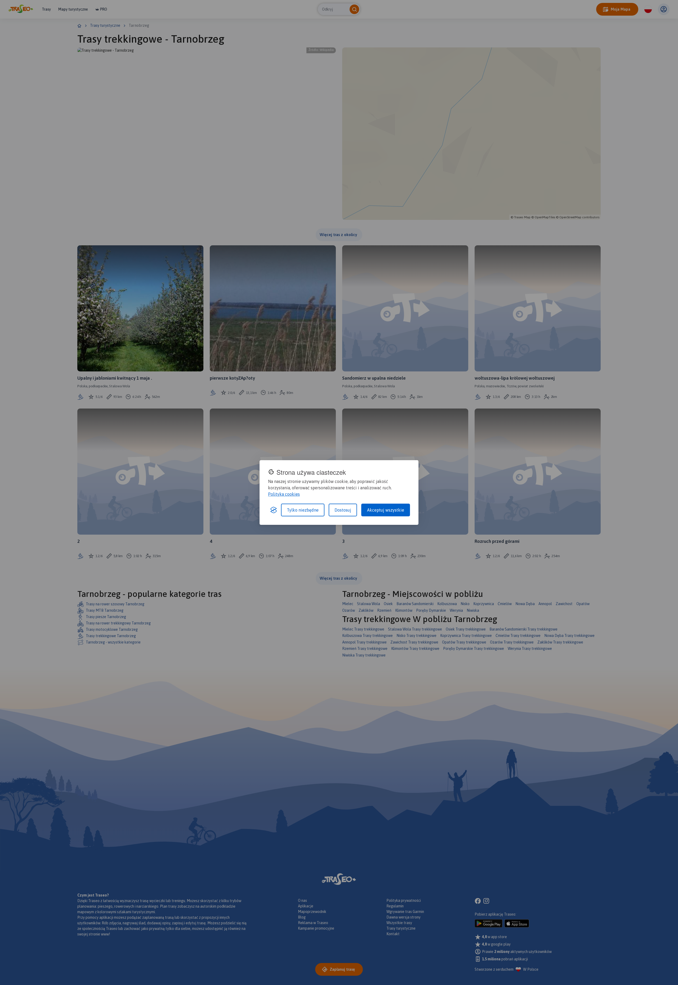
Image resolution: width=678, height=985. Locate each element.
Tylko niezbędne (303, 510)
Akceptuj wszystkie (385, 510)
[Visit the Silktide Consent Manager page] (273, 510)
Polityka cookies (284, 494)
